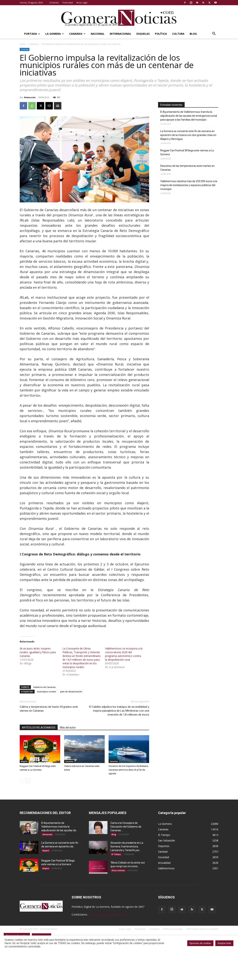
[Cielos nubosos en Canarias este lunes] (84, 749)
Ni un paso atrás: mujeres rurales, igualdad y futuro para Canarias (38, 652)
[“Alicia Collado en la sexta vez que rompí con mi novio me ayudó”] (98, 867)
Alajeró (24, 761)
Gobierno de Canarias (44, 687)
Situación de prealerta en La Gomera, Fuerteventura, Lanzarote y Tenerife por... (126, 846)
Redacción (30, 97)
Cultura (178, 33)
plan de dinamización (71, 691)
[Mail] (197, 2)
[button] (213, 34)
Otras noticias (118, 870)
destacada (47, 834)
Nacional (97, 33)
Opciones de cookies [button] (200, 943)
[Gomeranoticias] (119, 17)
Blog (193, 33)
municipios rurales (46, 691)
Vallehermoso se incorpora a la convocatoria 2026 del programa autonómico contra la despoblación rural (123, 654)
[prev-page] (22, 781)
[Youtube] (215, 2)
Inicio (22, 44)
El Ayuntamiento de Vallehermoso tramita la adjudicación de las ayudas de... (59, 826)
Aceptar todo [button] (224, 943)
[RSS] (203, 2)
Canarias (75, 33)
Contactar (54, 2)
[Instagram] (191, 2)
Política (161, 33)
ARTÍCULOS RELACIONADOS (38, 727)
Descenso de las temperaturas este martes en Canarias (187, 167)
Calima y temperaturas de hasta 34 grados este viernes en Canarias (49, 708)
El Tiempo (116, 854)
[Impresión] (57, 105)
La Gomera (53, 33)
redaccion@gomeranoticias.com (107, 914)
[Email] (49, 105)
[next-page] (28, 781)
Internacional (120, 33)
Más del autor (68, 727)
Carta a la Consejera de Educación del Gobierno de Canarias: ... (125, 826)
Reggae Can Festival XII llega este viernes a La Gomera (187, 152)
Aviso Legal (81, 2)
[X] (209, 2)
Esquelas (143, 33)
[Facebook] (185, 2)
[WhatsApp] (32, 105)
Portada (30, 33)
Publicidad (67, 2)
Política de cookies (173, 929)
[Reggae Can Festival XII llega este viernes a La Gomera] (40, 749)
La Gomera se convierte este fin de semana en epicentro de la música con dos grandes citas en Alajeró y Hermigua (188, 135)
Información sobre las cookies (202, 929)
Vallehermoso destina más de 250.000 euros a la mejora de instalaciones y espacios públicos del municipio (188, 185)
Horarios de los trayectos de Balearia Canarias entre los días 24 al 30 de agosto (128, 770)
